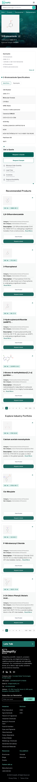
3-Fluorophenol (10, 267)
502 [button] (30, 408)
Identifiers (6, 83)
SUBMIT (30, 699)
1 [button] (6, 408)
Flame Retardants (8, 735)
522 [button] (30, 630)
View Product (18, 236)
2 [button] (9, 408)
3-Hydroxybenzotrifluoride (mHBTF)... (15, 321)
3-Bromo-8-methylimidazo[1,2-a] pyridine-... (17, 374)
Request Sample (18, 160)
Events (4, 760)
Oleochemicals (7, 732)
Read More (29, 231)
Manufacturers (7, 768)
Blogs (4, 757)
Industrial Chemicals (9, 719)
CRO (21, 713)
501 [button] (26, 408)
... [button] (22, 408)
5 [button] (19, 408)
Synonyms (16, 83)
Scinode (22, 754)
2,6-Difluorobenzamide (13, 214)
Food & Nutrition (7, 726)
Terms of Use (24, 778)
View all (31, 70)
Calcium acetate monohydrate (16, 439)
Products (9, 12)
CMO (21, 710)
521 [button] (26, 630)
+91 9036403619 (10, 686)
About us (23, 757)
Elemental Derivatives (9, 744)
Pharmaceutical (19, 12)
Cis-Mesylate (9, 492)
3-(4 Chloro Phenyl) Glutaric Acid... (15, 597)
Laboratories (6, 771)
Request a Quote (18, 155)
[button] (3, 408)
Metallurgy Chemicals (9, 741)
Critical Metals (7, 738)
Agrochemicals (7, 713)
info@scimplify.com (13, 683)
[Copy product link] (19, 36)
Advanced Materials (9, 746)
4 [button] (16, 408)
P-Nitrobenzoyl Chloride (14, 543)
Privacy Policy (13, 778)
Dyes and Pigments (8, 729)
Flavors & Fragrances (9, 716)
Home (3, 12)
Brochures (5, 754)
